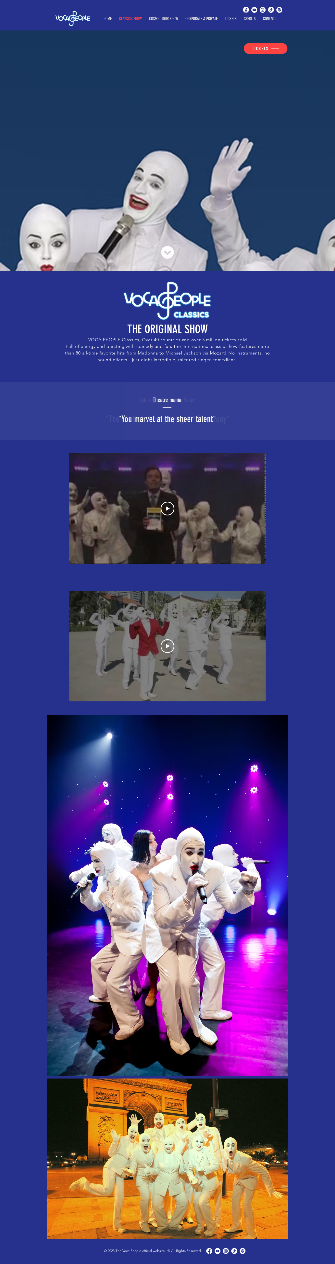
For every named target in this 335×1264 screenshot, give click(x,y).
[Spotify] (279, 10)
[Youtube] (254, 10)
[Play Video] (167, 508)
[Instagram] (263, 10)
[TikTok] (271, 10)
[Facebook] (246, 10)
